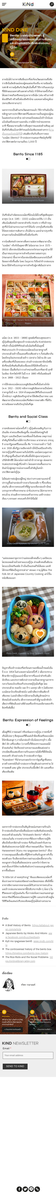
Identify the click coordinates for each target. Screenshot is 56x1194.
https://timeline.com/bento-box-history (26, 953)
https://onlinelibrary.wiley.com (29, 959)
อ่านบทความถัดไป (45, 1029)
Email (7, 1048)
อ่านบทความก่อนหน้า (12, 1029)
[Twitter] (25, 1189)
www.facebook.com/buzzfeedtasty (28, 935)
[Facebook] (19, 1189)
